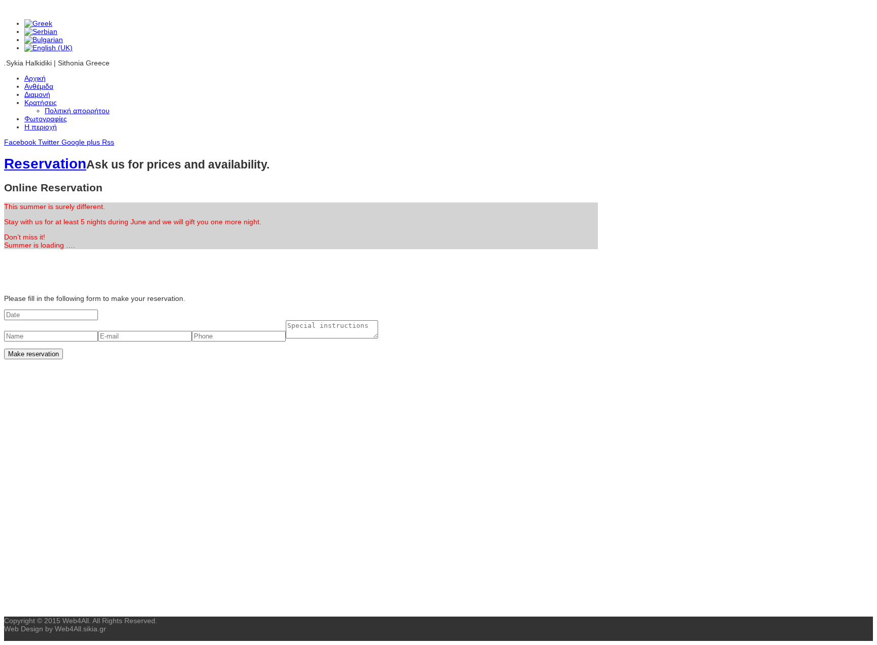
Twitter (49, 142)
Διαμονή (37, 94)
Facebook (21, 142)
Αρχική (35, 78)
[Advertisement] (301, 389)
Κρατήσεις (40, 102)
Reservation (45, 164)
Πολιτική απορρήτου (77, 111)
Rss (108, 142)
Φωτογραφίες (45, 119)
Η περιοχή (40, 127)
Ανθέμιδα (38, 86)
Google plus (81, 142)
